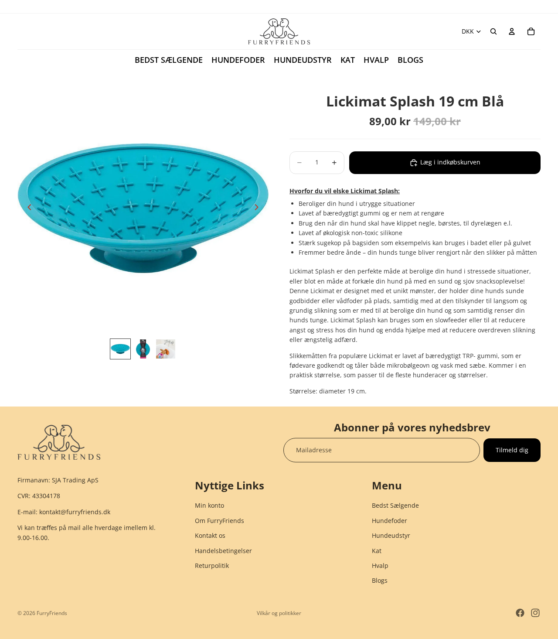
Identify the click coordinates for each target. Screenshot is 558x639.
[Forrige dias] (27, 208)
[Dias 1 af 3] (120, 349)
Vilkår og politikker (279, 613)
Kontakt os (210, 536)
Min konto (209, 506)
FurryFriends (52, 613)
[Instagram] (535, 613)
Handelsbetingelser (223, 551)
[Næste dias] (259, 208)
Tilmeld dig (512, 450)
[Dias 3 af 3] (165, 349)
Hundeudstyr (391, 536)
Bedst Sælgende (395, 506)
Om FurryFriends (219, 520)
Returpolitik (212, 565)
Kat (376, 551)
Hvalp (380, 565)
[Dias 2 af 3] (143, 349)
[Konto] (511, 31)
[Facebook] (520, 613)
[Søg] (493, 31)
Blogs (380, 581)
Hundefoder (389, 520)
